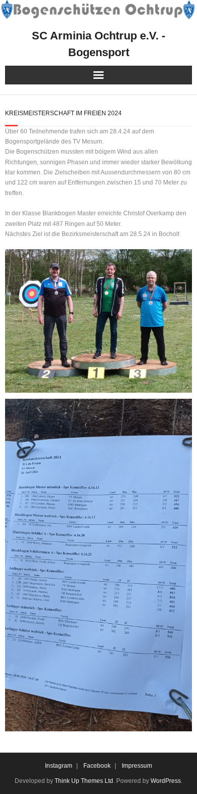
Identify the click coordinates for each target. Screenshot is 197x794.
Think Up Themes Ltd (84, 780)
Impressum (137, 765)
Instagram (58, 765)
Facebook (97, 765)
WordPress (166, 780)
